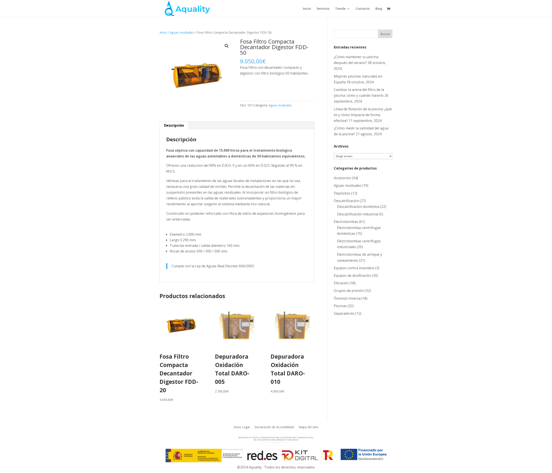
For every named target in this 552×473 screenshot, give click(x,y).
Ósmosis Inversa (347, 298)
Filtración (341, 283)
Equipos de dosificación (352, 275)
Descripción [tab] (174, 125)
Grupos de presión (349, 290)
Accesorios (342, 178)
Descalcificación (346, 200)
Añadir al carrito (261, 87)
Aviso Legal (242, 427)
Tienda (340, 9)
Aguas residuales (182, 32)
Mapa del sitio (308, 427)
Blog (378, 9)
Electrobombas (346, 221)
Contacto (363, 9)
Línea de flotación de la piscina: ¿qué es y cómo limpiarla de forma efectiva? (363, 115)
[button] (227, 46)
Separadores (344, 313)
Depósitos (342, 193)
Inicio (307, 9)
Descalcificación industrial (357, 214)
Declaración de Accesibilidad (274, 427)
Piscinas (340, 305)
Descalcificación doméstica (358, 206)
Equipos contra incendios (354, 268)
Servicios (323, 9)
